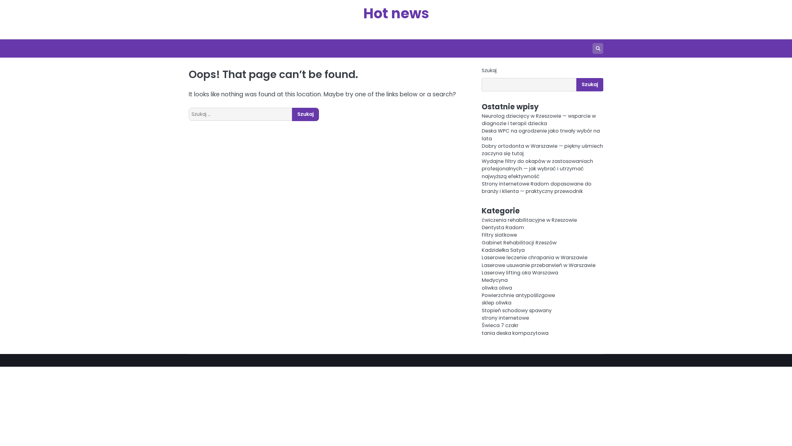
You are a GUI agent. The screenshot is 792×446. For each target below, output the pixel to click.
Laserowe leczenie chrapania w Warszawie (535, 257)
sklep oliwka (496, 302)
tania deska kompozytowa (515, 333)
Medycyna (495, 280)
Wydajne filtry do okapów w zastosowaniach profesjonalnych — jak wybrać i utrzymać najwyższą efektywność (537, 169)
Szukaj (489, 70)
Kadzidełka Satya (503, 250)
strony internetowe (505, 317)
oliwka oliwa (497, 287)
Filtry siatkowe (499, 234)
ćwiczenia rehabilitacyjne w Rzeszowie (529, 220)
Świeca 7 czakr (500, 325)
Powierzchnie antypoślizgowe (518, 295)
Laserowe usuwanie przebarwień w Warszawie (539, 265)
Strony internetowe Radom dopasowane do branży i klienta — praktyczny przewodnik (537, 187)
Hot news (396, 13)
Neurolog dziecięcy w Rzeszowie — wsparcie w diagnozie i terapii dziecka (539, 119)
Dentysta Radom (503, 227)
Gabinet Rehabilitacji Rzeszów (519, 242)
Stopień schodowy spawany (517, 310)
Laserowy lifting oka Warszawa (520, 272)
